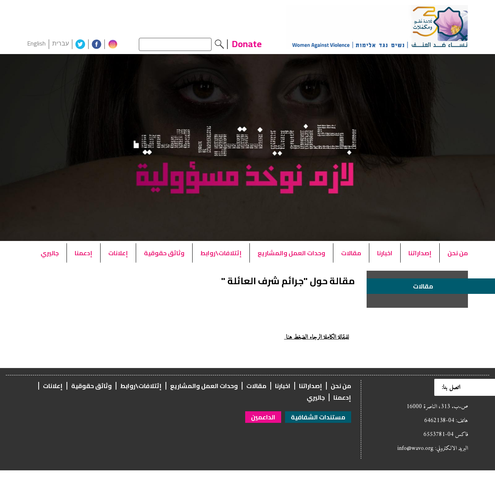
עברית (60, 43)
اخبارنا (385, 253)
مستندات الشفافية (318, 417)
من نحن (457, 253)
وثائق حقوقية (164, 253)
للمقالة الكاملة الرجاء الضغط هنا (316, 337)
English (36, 43)
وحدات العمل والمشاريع (291, 253)
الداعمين (263, 417)
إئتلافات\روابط (221, 253)
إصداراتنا (420, 253)
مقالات (351, 253)
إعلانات (118, 253)
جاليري (50, 253)
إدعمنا (83, 253)
